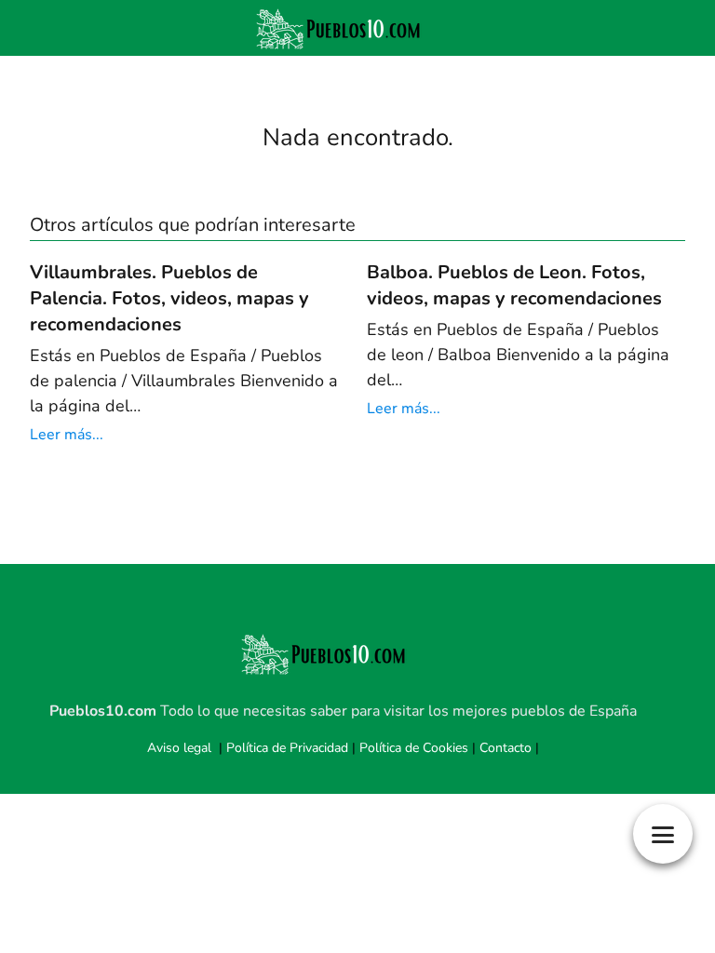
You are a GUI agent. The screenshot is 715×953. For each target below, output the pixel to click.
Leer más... (66, 434)
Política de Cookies (413, 748)
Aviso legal (179, 748)
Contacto (505, 748)
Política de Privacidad (287, 748)
